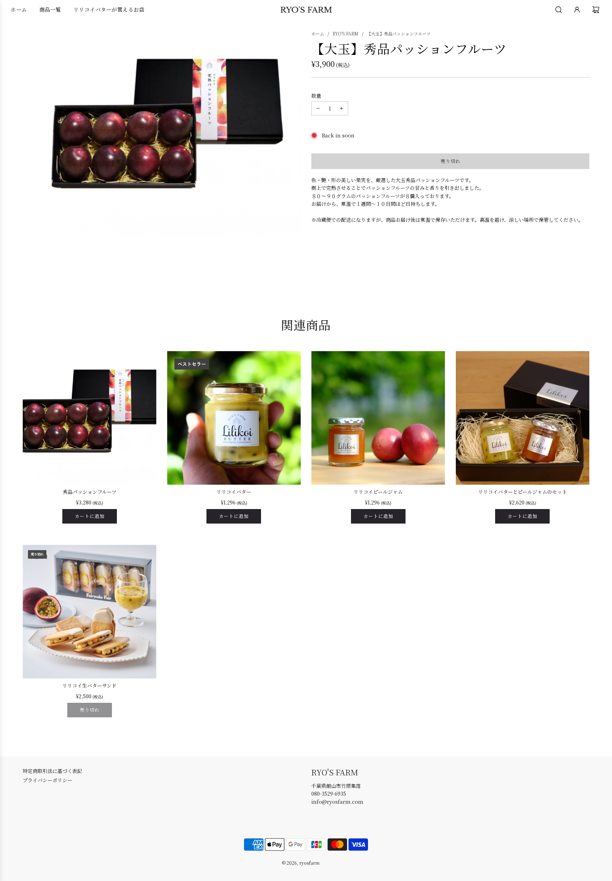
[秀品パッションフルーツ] (90, 418)
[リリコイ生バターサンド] (90, 612)
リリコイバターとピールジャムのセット (522, 491)
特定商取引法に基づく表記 (52, 770)
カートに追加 (89, 516)
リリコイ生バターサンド (89, 685)
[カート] (596, 9)
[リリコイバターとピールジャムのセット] (523, 418)
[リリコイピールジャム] (378, 418)
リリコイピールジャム (378, 491)
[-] (318, 108)
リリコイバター (233, 491)
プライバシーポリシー (47, 780)
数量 (316, 95)
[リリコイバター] (234, 418)
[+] (341, 108)
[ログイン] (577, 9)
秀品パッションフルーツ (90, 491)
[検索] (558, 9)
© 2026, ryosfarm (300, 863)
